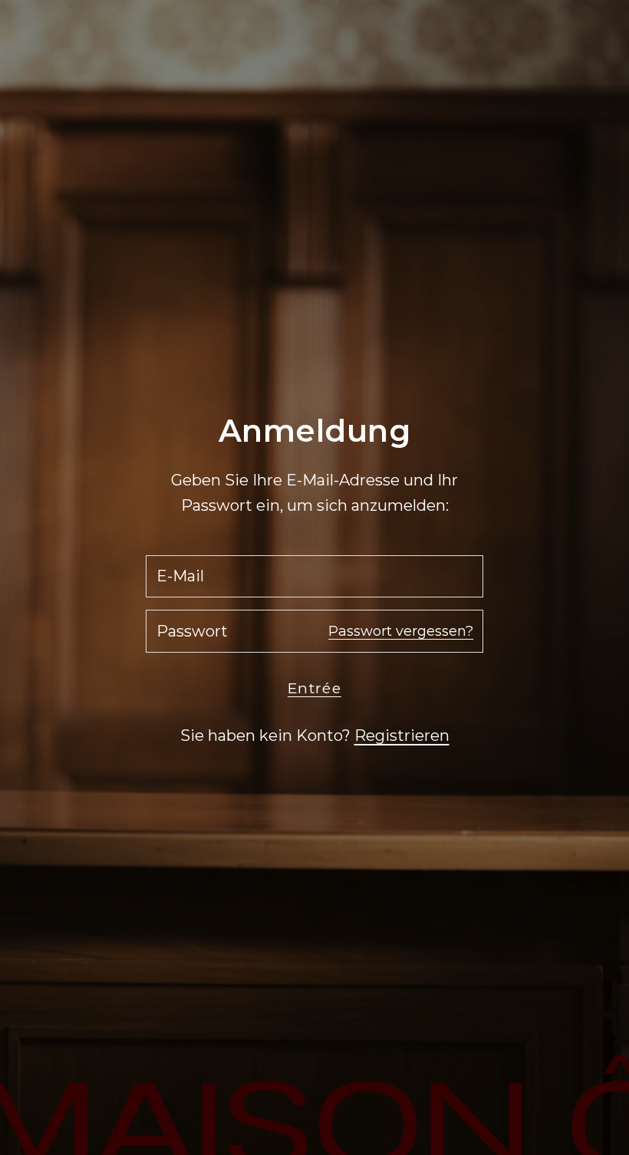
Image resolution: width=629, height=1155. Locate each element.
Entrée (314, 688)
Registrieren (402, 735)
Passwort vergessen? (400, 631)
